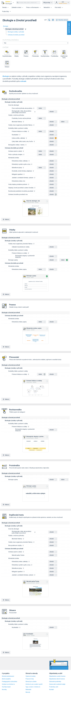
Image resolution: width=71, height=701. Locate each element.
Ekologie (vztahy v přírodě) (16, 32)
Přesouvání (35, 56)
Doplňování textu (64, 56)
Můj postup (46, 2)
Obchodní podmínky (55, 681)
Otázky (16, 56)
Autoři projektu (6, 679)
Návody (28, 692)
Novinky (4, 689)
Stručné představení (8, 676)
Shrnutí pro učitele (31, 681)
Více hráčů (58, 7)
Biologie (5, 26)
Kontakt (51, 689)
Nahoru (7, 219)
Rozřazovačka (45, 56)
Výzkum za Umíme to (8, 684)
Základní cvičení (16, 7)
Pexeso (26, 56)
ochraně (23, 81)
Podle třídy (5, 11)
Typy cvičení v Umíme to (33, 687)
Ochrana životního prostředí (16, 35)
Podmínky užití (53, 687)
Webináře (28, 689)
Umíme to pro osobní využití (34, 684)
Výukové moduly (31, 676)
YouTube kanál (6, 687)
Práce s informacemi (32, 7)
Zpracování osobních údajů (57, 684)
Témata (4, 7)
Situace (7, 67)
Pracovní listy (30, 679)
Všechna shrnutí (63, 20)
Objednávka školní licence (57, 679)
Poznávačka (54, 56)
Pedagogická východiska (9, 681)
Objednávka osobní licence (57, 676)
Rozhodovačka (7, 56)
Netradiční (47, 7)
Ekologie (6, 76)
